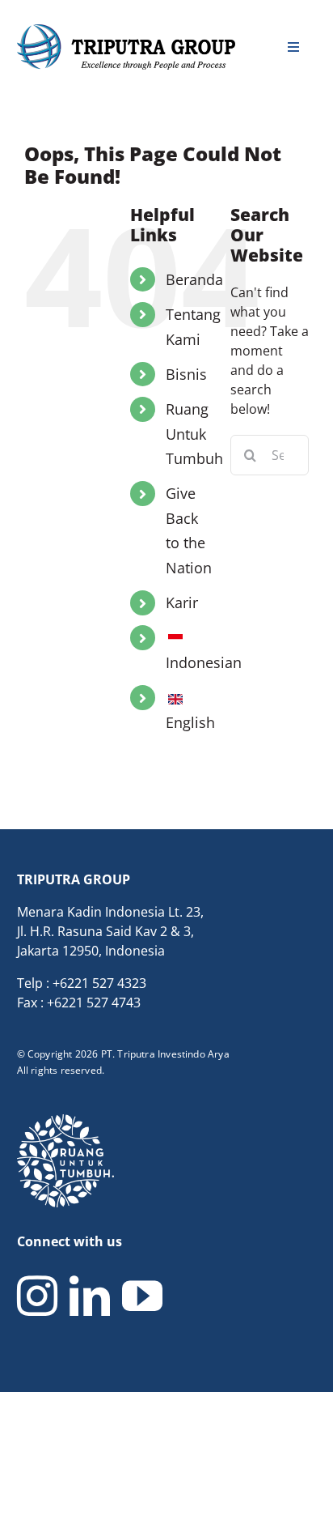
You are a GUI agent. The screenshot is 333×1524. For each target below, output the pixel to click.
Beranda (194, 279)
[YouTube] (142, 1295)
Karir (182, 602)
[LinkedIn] (90, 1295)
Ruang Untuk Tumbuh (194, 433)
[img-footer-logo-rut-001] (65, 1121)
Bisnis (186, 374)
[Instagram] (37, 1295)
